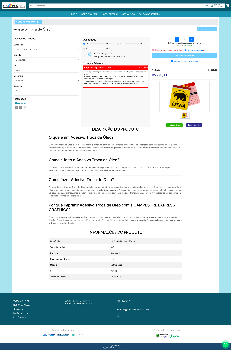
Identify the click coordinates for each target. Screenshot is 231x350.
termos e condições (194, 50)
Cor (15, 65)
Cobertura (18, 76)
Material (17, 55)
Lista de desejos (175, 125)
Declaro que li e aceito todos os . (179, 50)
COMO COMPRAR (89, 14)
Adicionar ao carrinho (185, 55)
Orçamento (18, 309)
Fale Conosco (19, 317)
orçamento (128, 14)
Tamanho (18, 86)
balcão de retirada (149, 14)
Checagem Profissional (100, 67)
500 (87, 49)
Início (74, 14)
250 (87, 44)
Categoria (18, 45)
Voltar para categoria (207, 29)
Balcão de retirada (21, 313)
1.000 (122, 44)
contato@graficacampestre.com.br (133, 309)
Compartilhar (195, 125)
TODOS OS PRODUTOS (26, 22)
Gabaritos (21, 103)
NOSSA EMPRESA (110, 14)
